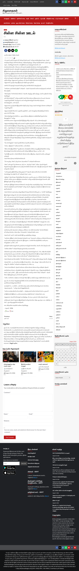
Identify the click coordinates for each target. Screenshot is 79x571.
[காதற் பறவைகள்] (45, 356)
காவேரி (58, 212)
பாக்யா (57, 296)
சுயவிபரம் (42, 1)
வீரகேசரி (58, 329)
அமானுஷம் (6, 18)
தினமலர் (58, 275)
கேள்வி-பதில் (17, 1)
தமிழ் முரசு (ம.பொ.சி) (61, 248)
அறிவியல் (13, 18)
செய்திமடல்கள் (31, 456)
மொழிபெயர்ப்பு (49, 23)
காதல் (27, 18)
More (35, 477)
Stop (66, 160)
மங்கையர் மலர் (59, 302)
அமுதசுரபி (58, 173)
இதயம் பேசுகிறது (60, 179)
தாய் (57, 251)
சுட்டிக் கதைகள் (59, 18)
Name (6, 414)
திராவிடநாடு (59, 278)
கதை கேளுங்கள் (32, 453)
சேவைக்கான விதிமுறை (33, 463)
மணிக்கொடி (59, 305)
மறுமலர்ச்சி (58, 308)
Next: (51, 317)
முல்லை (58, 317)
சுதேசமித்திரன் (59, 233)
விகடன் (58, 323)
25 (59, 360)
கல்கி (57, 209)
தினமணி (58, 269)
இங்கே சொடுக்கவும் (60, 48)
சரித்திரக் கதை (50, 18)
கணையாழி (59, 203)
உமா (57, 194)
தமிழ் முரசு (58, 245)
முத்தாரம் (58, 314)
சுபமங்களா (58, 236)
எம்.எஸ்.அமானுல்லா (67, 490)
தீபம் (57, 281)
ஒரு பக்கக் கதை (20, 23)
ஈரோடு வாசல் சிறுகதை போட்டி (63, 82)
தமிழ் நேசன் (59, 242)
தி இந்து (58, 254)
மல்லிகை (58, 311)
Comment (7, 392)
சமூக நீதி (42, 18)
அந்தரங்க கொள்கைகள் (33, 466)
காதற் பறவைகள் (43, 364)
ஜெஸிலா (15, 40)
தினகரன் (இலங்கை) (61, 260)
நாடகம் (43, 23)
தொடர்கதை (37, 23)
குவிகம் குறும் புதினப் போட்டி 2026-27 (65, 68)
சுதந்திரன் (58, 230)
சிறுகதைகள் (10, 10)
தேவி (57, 290)
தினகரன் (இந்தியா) (61, 257)
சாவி (57, 224)
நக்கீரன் (58, 293)
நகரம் (68, 453)
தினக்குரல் (58, 263)
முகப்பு (4, 1)
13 (65, 354)
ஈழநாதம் (58, 191)
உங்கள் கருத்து (6, 5)
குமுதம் (58, 218)
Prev (56, 163)
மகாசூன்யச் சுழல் (63, 465)
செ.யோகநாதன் (44, 367)
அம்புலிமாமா (59, 176)
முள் (59, 500)
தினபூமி (58, 272)
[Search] (75, 18)
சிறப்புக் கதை (29, 23)
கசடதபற (58, 200)
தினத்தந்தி (58, 266)
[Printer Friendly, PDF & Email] (9, 311)
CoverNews (53, 568)
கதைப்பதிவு (10, 1)
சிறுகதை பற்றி (25, 1)
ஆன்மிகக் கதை (21, 18)
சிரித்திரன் (58, 227)
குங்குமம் (58, 215)
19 (62, 357)
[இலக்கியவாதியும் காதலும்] (28, 356)
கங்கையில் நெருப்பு (62, 476)
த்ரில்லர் (67, 18)
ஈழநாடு (58, 188)
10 (56, 354)
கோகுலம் (58, 221)
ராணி (57, 320)
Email (31, 414)
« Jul (65, 367)
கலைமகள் (58, 206)
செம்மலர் (58, 239)
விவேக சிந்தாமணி (60, 326)
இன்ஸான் (58, 182)
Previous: (7, 317)
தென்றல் (58, 284)
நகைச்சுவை (7, 23)
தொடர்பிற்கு (14, 5)
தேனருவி (58, 287)
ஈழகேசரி (58, 185)
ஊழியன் (58, 197)
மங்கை (57, 299)
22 (71, 357)
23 (74, 357)
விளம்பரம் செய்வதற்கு (33, 460)
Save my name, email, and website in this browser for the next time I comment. (25, 431)
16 (74, 354)
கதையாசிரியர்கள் (34, 1)
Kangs (54, 476)
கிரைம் (32, 18)
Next (75, 163)
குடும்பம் (37, 18)
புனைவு (13, 23)
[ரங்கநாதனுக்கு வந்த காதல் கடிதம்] (11, 356)
